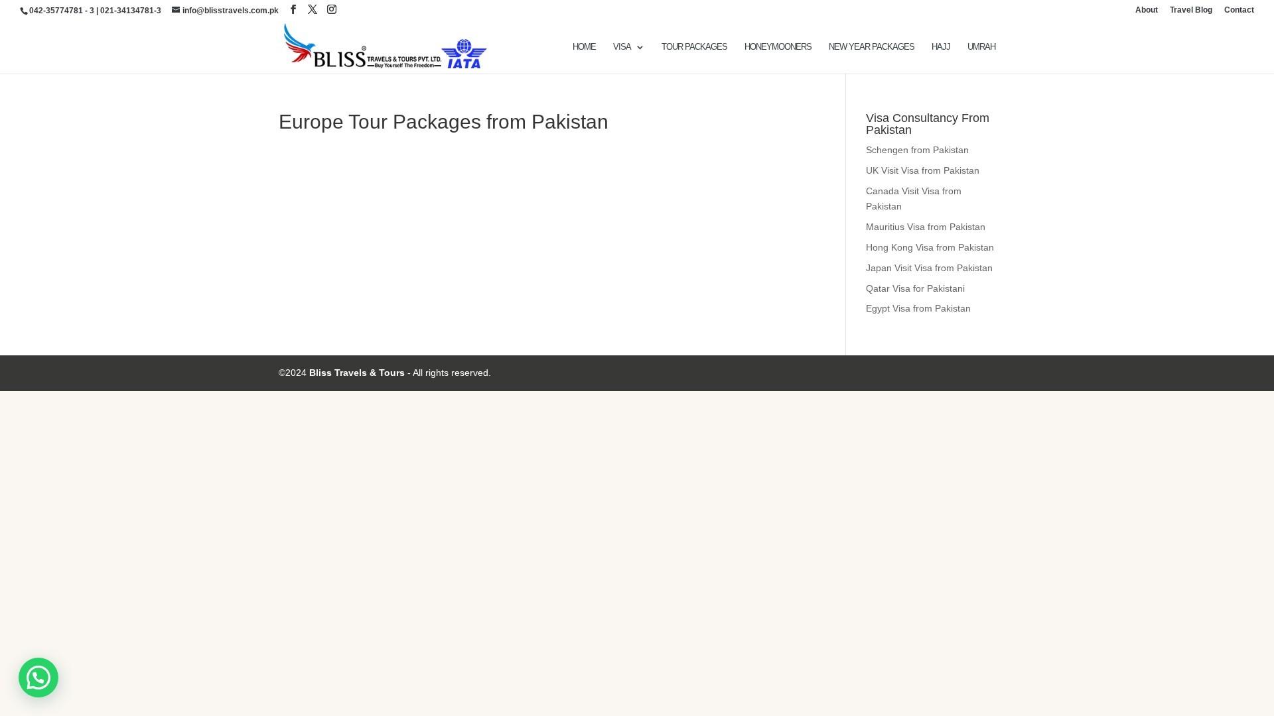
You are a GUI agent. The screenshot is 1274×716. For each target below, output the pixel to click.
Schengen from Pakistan (917, 150)
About (1146, 10)
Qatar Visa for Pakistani (915, 288)
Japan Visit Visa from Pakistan (929, 268)
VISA (622, 47)
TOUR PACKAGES (694, 47)
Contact (1239, 10)
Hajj (941, 47)
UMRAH (981, 47)
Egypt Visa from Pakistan (918, 308)
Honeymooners (778, 47)
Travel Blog (1191, 10)
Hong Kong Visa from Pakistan (930, 247)
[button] (38, 677)
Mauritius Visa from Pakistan (925, 226)
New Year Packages (871, 47)
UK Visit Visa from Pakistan (922, 170)
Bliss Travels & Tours (357, 372)
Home (584, 47)
